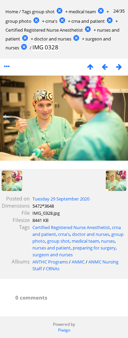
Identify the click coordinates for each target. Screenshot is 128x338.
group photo (18, 21)
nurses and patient (51, 248)
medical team (82, 12)
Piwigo (64, 330)
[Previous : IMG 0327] (104, 66)
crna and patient (88, 21)
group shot (43, 12)
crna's (51, 21)
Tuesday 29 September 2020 (60, 199)
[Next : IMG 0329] (119, 66)
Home (11, 12)
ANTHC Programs (50, 262)
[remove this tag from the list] (59, 12)
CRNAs (52, 268)
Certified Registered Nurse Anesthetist (44, 30)
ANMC (78, 262)
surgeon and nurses (52, 255)
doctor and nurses (52, 39)
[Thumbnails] (90, 66)
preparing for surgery (94, 248)
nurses (108, 241)
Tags (26, 12)
